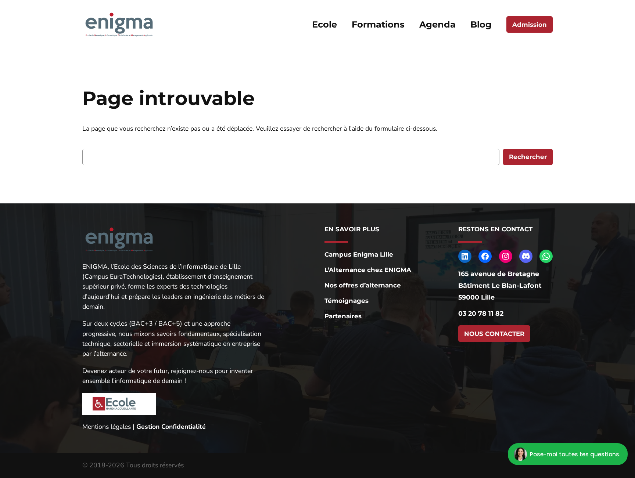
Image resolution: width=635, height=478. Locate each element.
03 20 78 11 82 (480, 313)
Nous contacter (494, 333)
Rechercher (528, 156)
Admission (529, 24)
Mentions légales (106, 426)
